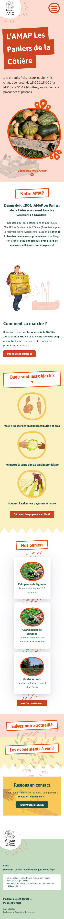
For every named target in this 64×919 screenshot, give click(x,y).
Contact (7, 865)
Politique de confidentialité (17, 899)
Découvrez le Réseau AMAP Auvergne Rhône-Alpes (29, 869)
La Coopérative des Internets (23, 912)
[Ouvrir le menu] (54, 8)
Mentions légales (12, 903)
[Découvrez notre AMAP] (32, 175)
